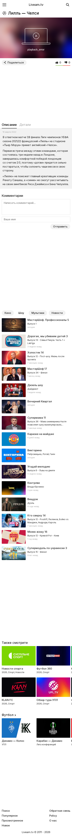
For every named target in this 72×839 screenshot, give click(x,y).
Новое (6, 825)
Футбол (7, 715)
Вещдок (32, 499)
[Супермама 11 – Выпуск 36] (36, 423)
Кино (8, 313)
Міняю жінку (35, 531)
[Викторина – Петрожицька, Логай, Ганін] (36, 455)
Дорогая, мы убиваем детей (46, 336)
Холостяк (33, 352)
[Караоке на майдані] (36, 439)
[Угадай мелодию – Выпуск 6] (36, 472)
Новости (57, 313)
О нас (53, 820)
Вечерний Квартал (39, 401)
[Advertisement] (36, 93)
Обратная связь (59, 810)
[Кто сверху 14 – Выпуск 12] (36, 520)
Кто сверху (34, 515)
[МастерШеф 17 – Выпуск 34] (36, 374)
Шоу (21, 313)
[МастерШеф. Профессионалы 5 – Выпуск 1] (36, 325)
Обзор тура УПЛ (47, 700)
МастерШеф (35, 368)
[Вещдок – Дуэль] (36, 504)
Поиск (6, 810)
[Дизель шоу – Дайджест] (36, 390)
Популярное (10, 815)
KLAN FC (7, 700)
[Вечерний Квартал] (36, 406)
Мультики (37, 313)
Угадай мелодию (38, 466)
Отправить (60, 226)
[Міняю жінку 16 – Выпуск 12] (36, 537)
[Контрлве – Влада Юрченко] (36, 488)
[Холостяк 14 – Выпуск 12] (36, 357)
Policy (53, 815)
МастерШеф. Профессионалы (47, 320)
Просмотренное (12, 820)
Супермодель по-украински (46, 548)
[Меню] (4, 4)
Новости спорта (12, 668)
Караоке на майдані (40, 434)
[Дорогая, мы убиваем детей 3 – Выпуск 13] (36, 341)
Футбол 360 (44, 668)
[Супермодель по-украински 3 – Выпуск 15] (36, 553)
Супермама (35, 417)
